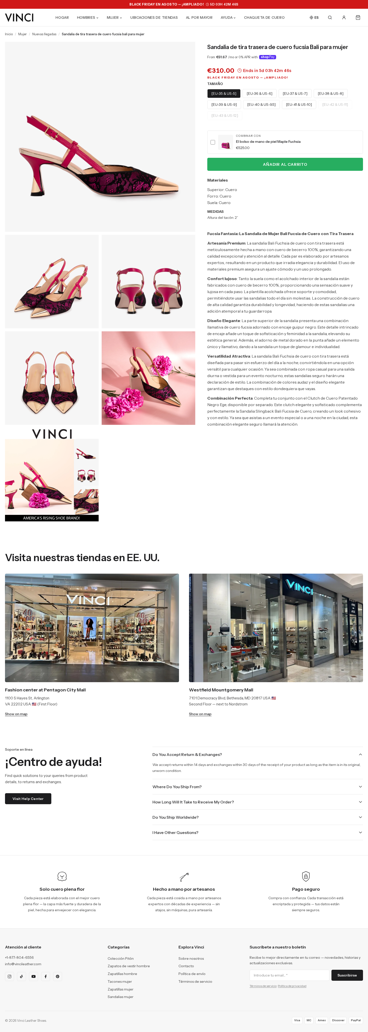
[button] (285, 142)
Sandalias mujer (120, 996)
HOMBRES (86, 17)
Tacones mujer (120, 981)
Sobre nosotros (191, 958)
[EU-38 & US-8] (330, 93)
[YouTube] (33, 976)
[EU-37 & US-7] (295, 93)
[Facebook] (45, 976)
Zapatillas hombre (122, 973)
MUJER (113, 17)
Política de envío (192, 973)
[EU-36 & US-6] (259, 93)
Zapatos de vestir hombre (129, 966)
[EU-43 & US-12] (225, 115)
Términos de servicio (195, 981)
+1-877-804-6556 (19, 957)
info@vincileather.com (23, 964)
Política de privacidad (292, 986)
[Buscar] (330, 18)
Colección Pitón (121, 958)
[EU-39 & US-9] (224, 104)
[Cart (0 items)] (358, 18)
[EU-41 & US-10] (299, 104)
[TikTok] (21, 976)
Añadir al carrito (285, 164)
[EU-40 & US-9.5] (261, 104)
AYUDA (227, 17)
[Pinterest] (57, 976)
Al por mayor (199, 17)
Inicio (9, 34)
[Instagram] (9, 976)
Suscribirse (347, 975)
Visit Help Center (28, 798)
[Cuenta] (344, 18)
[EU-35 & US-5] (224, 93)
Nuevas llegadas (44, 34)
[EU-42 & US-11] (335, 104)
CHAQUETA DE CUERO (264, 17)
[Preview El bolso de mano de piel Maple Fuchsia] (225, 142)
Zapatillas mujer (120, 989)
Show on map (16, 714)
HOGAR (62, 17)
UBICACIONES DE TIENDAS (154, 17)
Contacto (186, 966)
